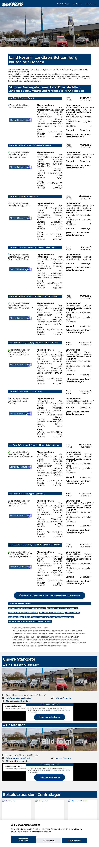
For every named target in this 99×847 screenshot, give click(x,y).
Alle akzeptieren (74, 840)
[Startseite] (12, 4)
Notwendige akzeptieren (23, 839)
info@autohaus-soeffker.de (18, 698)
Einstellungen (48, 840)
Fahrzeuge (62, 4)
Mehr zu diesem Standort (17, 701)
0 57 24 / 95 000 (63, 758)
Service (76, 4)
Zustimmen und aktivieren (49, 717)
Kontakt (90, 4)
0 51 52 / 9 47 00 (63, 698)
